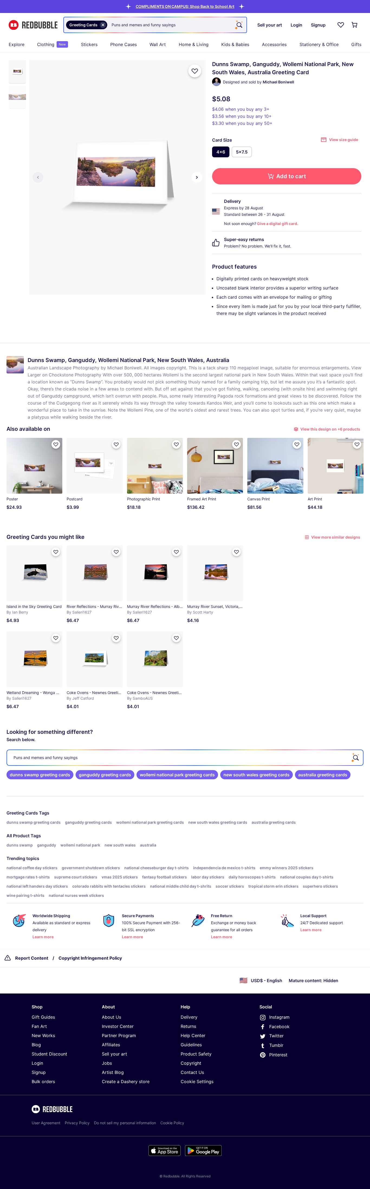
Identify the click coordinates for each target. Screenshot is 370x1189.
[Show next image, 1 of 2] (197, 177)
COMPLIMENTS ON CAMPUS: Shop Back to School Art (185, 6)
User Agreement (46, 1122)
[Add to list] (194, 70)
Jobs (107, 1063)
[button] (185, 6)
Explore (16, 44)
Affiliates (111, 1044)
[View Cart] (354, 24)
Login (37, 1063)
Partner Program (119, 1035)
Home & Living (194, 44)
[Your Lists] (340, 24)
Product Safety (196, 1054)
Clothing (51, 44)
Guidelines (191, 1044)
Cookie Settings (197, 1081)
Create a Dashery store (126, 1081)
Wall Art (158, 44)
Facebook (279, 1026)
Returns (188, 1026)
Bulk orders (43, 1081)
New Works (43, 1035)
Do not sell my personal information (125, 1122)
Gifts (356, 44)
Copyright (191, 1063)
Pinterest (278, 1054)
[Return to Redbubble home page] (33, 25)
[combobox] (155, 24)
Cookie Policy (172, 1122)
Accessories (274, 44)
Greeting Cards (22, 813)
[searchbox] (185, 757)
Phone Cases (123, 44)
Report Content (31, 958)
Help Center (193, 1035)
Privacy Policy (77, 1122)
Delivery (189, 1017)
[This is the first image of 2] (38, 177)
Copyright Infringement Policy (90, 958)
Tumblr (276, 1045)
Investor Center (118, 1026)
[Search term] (238, 24)
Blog (36, 1044)
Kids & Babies (235, 44)
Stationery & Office (319, 44)
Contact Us (192, 1072)
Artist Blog (113, 1072)
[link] (40, 774)
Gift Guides (43, 1017)
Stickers (89, 44)
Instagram (279, 1017)
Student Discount (49, 1054)
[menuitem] (16, 44)
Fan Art (39, 1026)
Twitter (276, 1035)
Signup (39, 1072)
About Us (111, 1017)
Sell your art (114, 1054)
